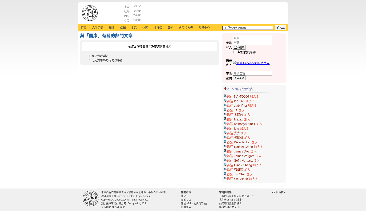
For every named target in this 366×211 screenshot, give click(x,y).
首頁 (84, 27)
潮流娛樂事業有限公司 (113, 203)
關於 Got (186, 199)
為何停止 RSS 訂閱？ (231, 199)
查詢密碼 (239, 78)
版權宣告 (186, 207)
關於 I (184, 196)
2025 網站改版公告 (240, 89)
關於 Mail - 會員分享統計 (195, 203)
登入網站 (239, 47)
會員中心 (204, 27)
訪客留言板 (186, 27)
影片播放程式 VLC (229, 207)
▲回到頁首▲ (278, 192)
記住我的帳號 (247, 52)
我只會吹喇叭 (100, 56)
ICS (144, 203)
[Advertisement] (213, 12)
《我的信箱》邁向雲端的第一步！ (237, 196)
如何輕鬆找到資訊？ (230, 203)
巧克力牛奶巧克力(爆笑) (107, 60)
